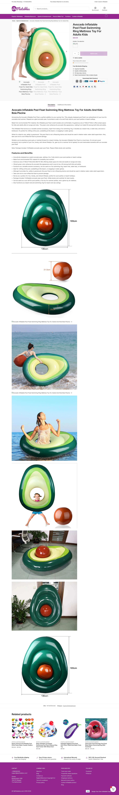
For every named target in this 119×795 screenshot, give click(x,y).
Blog (37, 773)
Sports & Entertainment (22, 20)
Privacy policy (40, 782)
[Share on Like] (74, 86)
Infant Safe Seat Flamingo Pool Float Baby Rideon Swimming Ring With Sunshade (96, 745)
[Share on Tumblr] (92, 86)
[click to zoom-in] (40, 51)
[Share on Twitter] (80, 86)
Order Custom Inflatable (101, 1)
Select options (23, 752)
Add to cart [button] (72, 752)
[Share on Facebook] (77, 86)
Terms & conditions (42, 780)
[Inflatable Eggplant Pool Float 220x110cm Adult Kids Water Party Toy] (72, 729)
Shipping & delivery (66, 778)
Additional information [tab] (64, 104)
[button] (66, 51)
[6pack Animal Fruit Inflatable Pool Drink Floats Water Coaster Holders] (23, 729)
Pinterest (88, 773)
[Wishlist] (31, 721)
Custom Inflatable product (68, 782)
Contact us (39, 776)
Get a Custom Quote (91, 75)
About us (39, 771)
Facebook (89, 771)
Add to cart (93, 53)
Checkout (104, 10)
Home (13, 20)
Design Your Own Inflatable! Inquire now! (103, 791)
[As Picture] (75, 45)
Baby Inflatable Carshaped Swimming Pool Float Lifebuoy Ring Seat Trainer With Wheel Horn (46, 745)
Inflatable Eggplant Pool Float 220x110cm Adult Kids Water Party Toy (71, 745)
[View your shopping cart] (106, 16)
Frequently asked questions (69, 773)
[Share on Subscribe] (89, 86)
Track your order (66, 771)
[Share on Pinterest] (83, 86)
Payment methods (66, 776)
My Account (95, 10)
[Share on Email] (86, 86)
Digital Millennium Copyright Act (45, 778)
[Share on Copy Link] (94, 86)
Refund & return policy (67, 780)
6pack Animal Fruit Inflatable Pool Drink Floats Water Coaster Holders (22, 744)
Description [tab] (51, 104)
